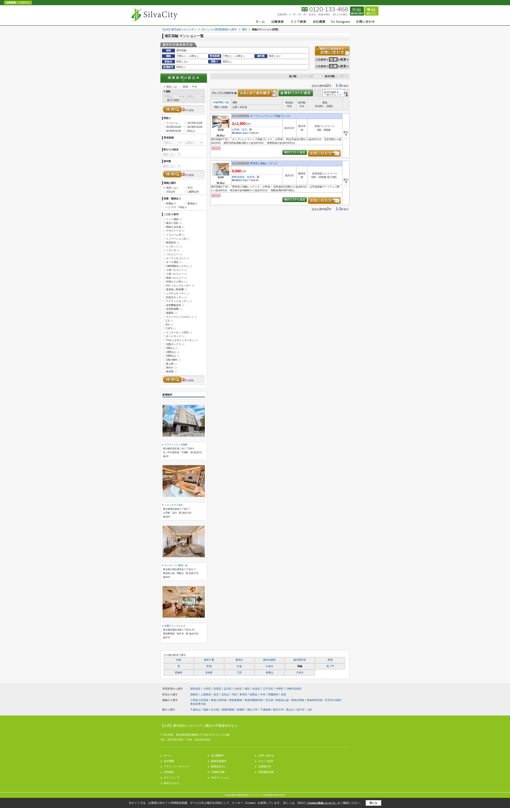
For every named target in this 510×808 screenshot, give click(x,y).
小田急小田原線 (199, 700)
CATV (171, 328)
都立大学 (252, 709)
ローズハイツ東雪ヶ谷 (175, 565)
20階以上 (172, 355)
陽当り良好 (174, 222)
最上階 (171, 363)
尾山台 (290, 709)
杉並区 (256, 688)
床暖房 (171, 312)
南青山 (269, 672)
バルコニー (174, 254)
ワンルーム (172, 122)
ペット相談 (174, 219)
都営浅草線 (238, 176)
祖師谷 (194, 694)
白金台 (269, 666)
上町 (309, 709)
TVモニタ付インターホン (181, 340)
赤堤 (283, 694)
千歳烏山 (195, 709)
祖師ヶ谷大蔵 (211, 709)
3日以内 (170, 191)
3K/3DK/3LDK (195, 126)
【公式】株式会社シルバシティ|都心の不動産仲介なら (199, 725)
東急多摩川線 (198, 703)
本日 (189, 187)
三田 (239, 672)
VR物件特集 (218, 772)
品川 (244, 129)
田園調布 (273, 694)
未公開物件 (217, 755)
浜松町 (209, 672)
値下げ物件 (173, 100)
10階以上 (172, 351)
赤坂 (178, 659)
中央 (263, 694)
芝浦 (208, 666)
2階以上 (172, 347)
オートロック (175, 336)
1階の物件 (173, 359)
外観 (215, 102)
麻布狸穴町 (299, 659)
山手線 (235, 129)
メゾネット (174, 246)
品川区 (228, 688)
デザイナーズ (175, 230)
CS (169, 320)
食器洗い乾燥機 (176, 289)
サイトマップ (171, 777)
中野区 (279, 688)
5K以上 (191, 130)
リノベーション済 (177, 238)
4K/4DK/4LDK (173, 130)
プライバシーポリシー (177, 766)
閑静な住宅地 (175, 226)
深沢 (217, 694)
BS (169, 324)
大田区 (207, 688)
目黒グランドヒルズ (174, 625)
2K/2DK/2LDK (173, 126)
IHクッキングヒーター (180, 285)
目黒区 (217, 688)
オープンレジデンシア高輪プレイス (270, 115)
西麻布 (178, 672)
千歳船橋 (265, 709)
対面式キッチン (176, 297)
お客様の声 (264, 766)
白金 (239, 666)
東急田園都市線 (254, 700)
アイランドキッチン (179, 301)
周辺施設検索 (266, 772)
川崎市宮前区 (294, 688)
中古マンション (220, 777)
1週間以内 (193, 191)
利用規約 (169, 772)
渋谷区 (238, 688)
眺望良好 (172, 242)
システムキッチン (177, 293)
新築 (185, 86)
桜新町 (241, 709)
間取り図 (224, 102)
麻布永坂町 (269, 659)
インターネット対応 (179, 332)
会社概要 (169, 761)
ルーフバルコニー (177, 258)
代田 (235, 694)
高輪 (244, 133)
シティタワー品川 (173, 505)
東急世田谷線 (315, 700)
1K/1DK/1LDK (195, 122)
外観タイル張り (176, 281)
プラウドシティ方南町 (175, 444)
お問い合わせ (266, 755)
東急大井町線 (219, 700)
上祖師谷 (206, 694)
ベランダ (172, 250)
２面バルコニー (176, 269)
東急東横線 (236, 700)
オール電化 (174, 262)
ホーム (168, 755)
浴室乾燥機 (174, 308)
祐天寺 (300, 709)
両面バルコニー (176, 277)
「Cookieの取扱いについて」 (321, 803)
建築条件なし (219, 766)
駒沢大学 (278, 709)
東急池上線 (282, 700)
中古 (194, 86)
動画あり (193, 203)
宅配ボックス (175, 344)
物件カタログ (171, 783)
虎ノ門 (330, 666)
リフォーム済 (175, 234)
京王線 (269, 700)
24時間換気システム (179, 266)
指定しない (172, 86)
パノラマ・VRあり (176, 207)
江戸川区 (268, 688)
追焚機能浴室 (175, 305)
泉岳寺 (250, 176)
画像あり (171, 203)
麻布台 (239, 659)
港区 (240, 133)
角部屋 (171, 371)
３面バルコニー (176, 273)
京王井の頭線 (333, 700)
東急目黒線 (298, 700)
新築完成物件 (219, 761)
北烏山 (225, 694)
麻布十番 (209, 659)
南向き (171, 367)
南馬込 (254, 694)
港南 (330, 659)
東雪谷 (243, 694)
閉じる (373, 802)
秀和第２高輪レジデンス (264, 163)
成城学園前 (227, 709)
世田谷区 (195, 688)
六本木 (300, 672)
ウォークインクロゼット (181, 316)
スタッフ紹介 (266, 761)
